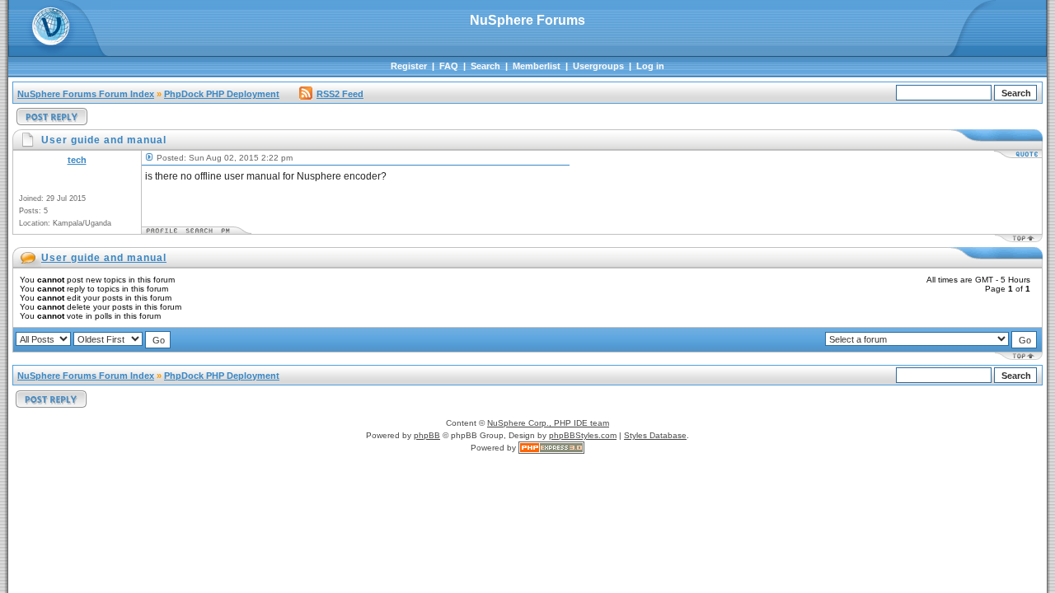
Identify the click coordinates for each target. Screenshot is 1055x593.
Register (409, 66)
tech (77, 160)
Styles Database (655, 435)
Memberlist (536, 66)
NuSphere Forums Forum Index (85, 94)
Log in (650, 66)
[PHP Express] (551, 447)
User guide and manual (103, 258)
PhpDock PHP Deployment (221, 94)
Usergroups (598, 66)
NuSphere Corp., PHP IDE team (548, 422)
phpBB (427, 435)
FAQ (448, 66)
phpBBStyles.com (583, 435)
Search (485, 66)
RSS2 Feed (339, 94)
